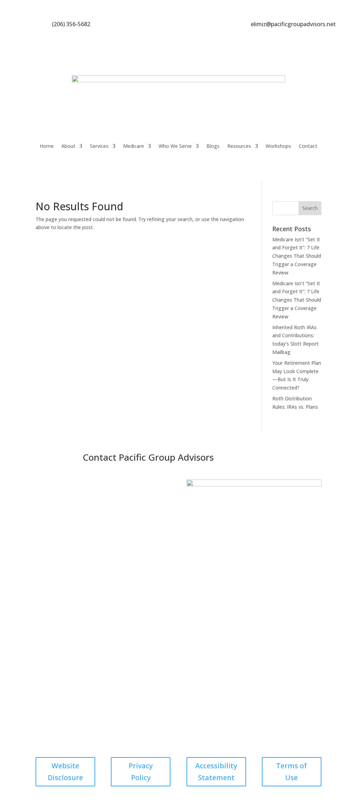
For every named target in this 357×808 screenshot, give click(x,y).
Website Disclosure (65, 771)
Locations (160, 578)
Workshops (278, 146)
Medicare (133, 146)
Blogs (213, 146)
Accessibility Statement (216, 771)
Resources (239, 146)
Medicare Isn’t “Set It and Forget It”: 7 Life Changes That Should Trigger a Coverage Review (296, 256)
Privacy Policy (141, 771)
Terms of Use (291, 771)
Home (47, 146)
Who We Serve (175, 146)
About (68, 146)
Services (99, 146)
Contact (308, 146)
